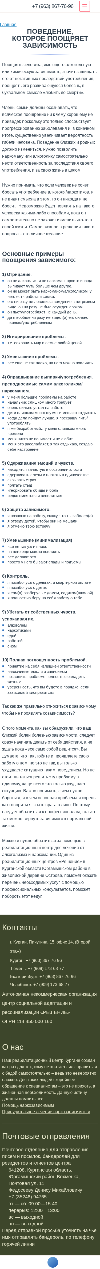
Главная (8, 24)
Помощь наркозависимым (28, 1105)
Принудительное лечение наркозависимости (46, 1111)
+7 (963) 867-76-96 (52, 6)
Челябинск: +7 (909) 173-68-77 (40, 984)
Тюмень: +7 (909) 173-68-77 (37, 968)
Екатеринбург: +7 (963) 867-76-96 (43, 976)
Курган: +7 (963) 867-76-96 (36, 960)
